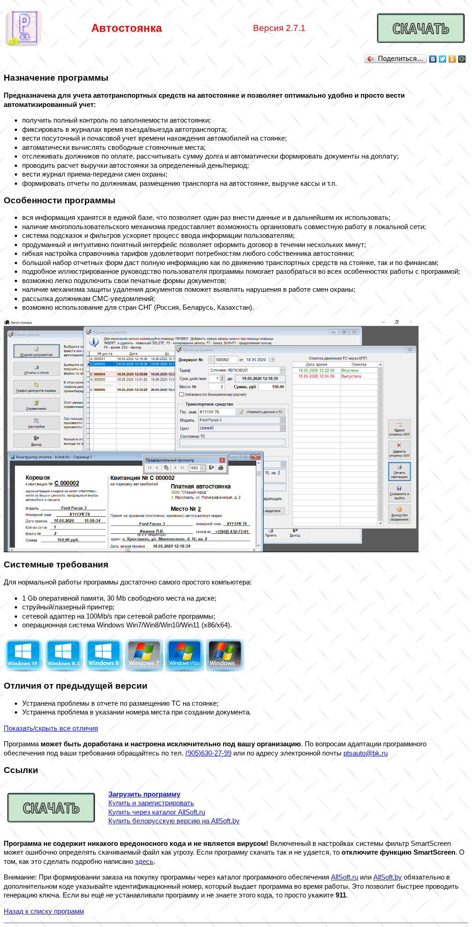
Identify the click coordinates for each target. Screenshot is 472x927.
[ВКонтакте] (433, 59)
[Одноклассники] (452, 59)
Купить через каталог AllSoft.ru (156, 812)
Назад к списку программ (44, 911)
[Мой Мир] (462, 59)
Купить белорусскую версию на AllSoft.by (174, 821)
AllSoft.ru (344, 877)
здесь (144, 861)
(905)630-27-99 (208, 753)
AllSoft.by (387, 877)
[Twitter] (443, 59)
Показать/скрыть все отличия (51, 728)
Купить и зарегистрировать (151, 803)
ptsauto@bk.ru (365, 753)
